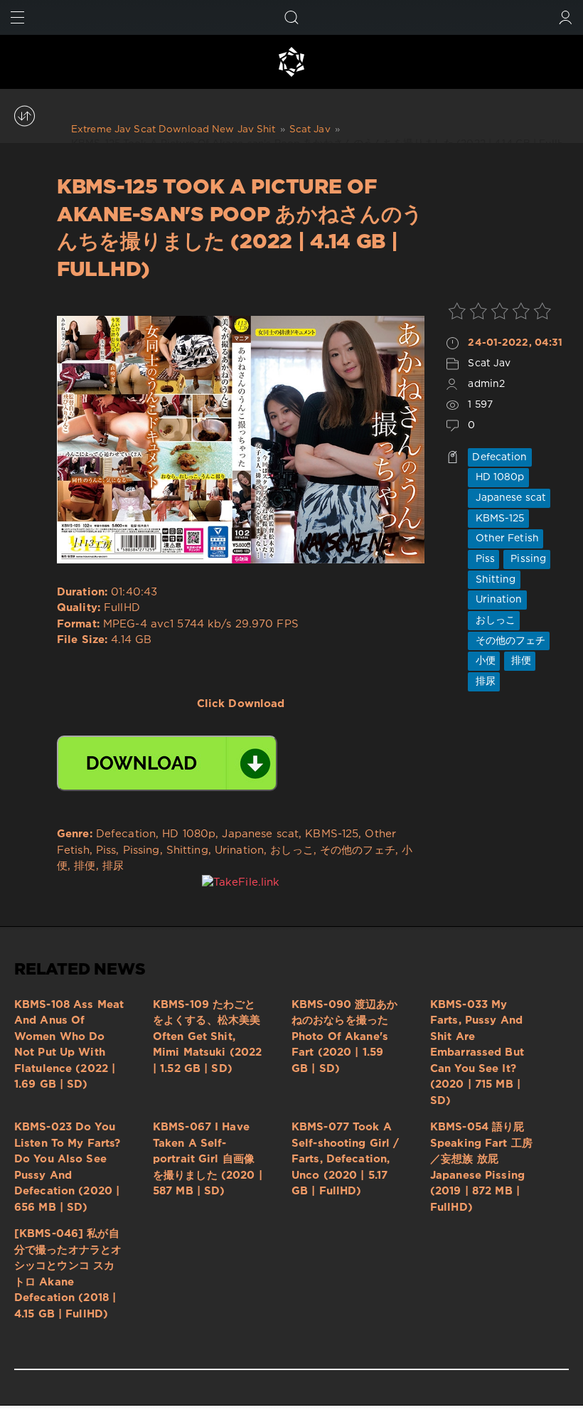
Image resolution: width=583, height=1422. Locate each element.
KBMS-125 (498, 518)
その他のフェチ (508, 641)
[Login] (565, 17)
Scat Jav (489, 363)
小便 (483, 661)
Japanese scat (509, 498)
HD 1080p (498, 477)
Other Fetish (505, 538)
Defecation (499, 457)
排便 (519, 661)
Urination (497, 599)
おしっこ (493, 620)
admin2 (486, 384)
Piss (483, 559)
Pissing (527, 559)
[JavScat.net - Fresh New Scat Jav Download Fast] (291, 62)
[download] (167, 763)
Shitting (493, 579)
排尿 (483, 681)
